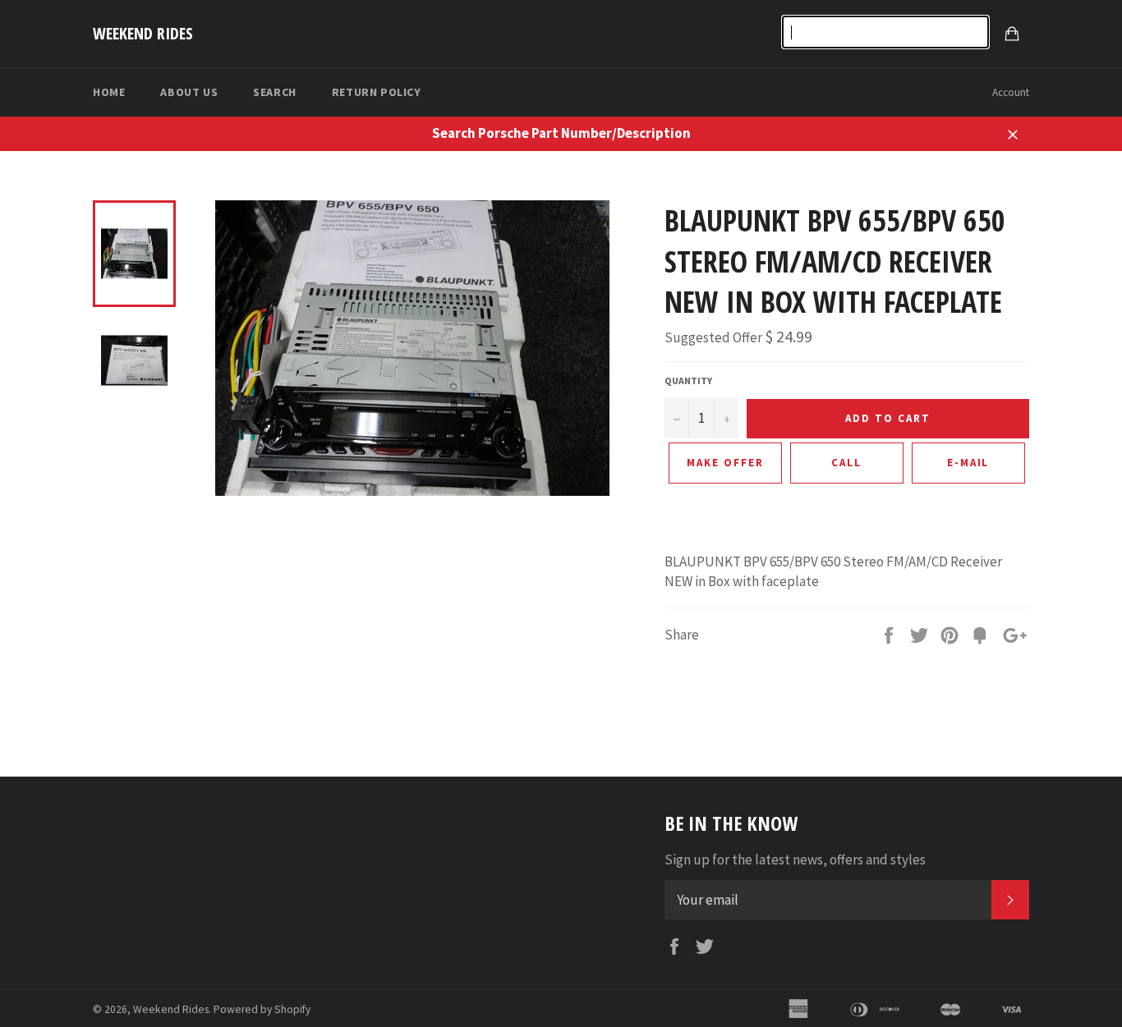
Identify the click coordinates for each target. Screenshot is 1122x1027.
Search (275, 92)
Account (1010, 92)
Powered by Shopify (262, 1009)
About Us (189, 92)
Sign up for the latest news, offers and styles (795, 859)
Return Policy (376, 92)
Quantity (688, 380)
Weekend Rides (143, 33)
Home (109, 92)
